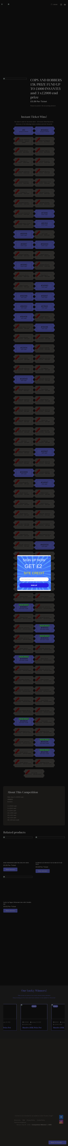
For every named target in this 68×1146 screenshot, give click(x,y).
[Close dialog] (48, 557)
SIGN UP (34, 585)
